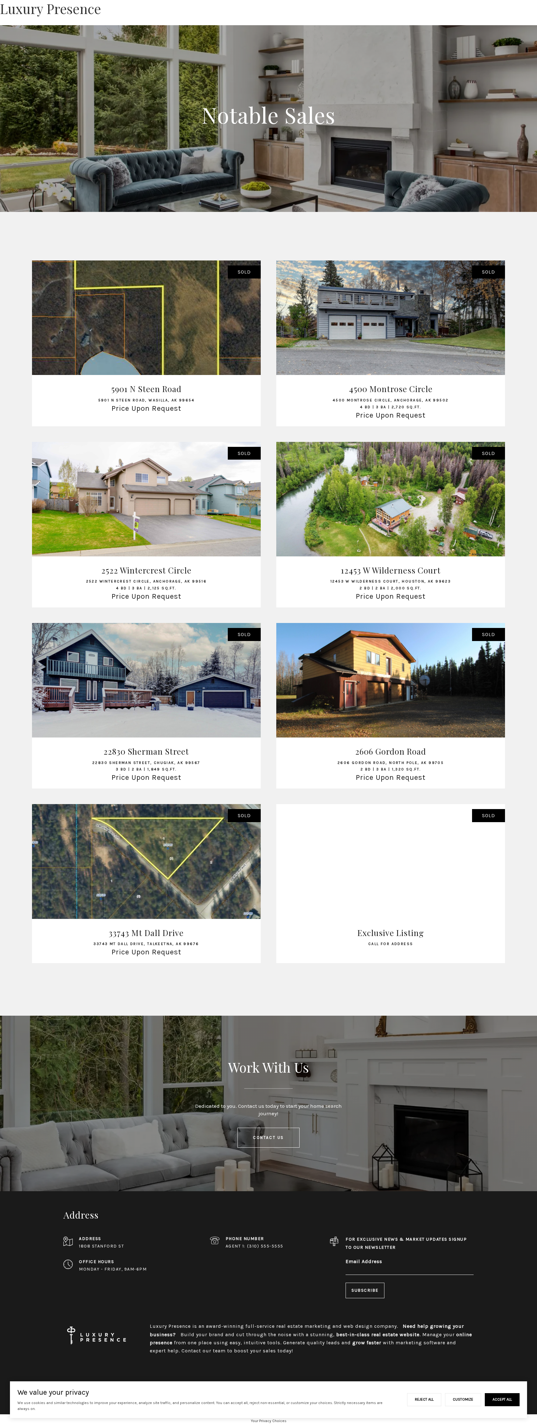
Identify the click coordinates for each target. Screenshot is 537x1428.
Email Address (364, 1261)
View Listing (146, 354)
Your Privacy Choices (269, 1421)
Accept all (502, 1399)
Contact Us (268, 1137)
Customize (463, 1399)
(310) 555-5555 (265, 1246)
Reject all (424, 1399)
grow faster (366, 1343)
